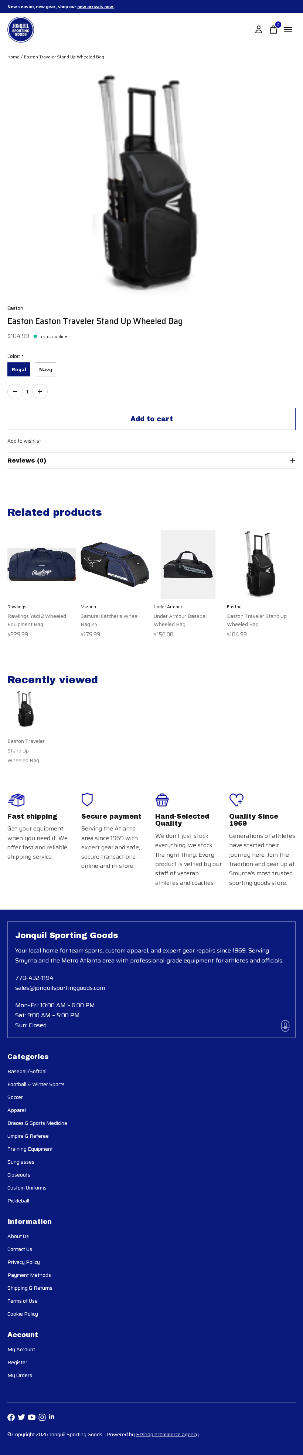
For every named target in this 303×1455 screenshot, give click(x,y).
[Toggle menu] (288, 29)
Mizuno (88, 606)
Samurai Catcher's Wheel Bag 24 (110, 620)
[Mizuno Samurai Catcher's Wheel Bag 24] (115, 564)
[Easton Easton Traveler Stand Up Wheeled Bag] (261, 564)
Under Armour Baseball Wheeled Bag (181, 620)
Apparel (16, 1110)
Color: (15, 356)
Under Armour (168, 606)
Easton (15, 308)
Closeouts (18, 1175)
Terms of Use (22, 1301)
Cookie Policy (22, 1314)
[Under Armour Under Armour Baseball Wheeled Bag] (188, 564)
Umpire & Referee (28, 1136)
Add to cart (151, 419)
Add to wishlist (24, 441)
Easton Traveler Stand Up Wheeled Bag (257, 620)
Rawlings (17, 606)
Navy (45, 369)
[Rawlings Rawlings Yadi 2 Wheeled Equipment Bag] (41, 564)
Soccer (15, 1097)
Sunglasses (20, 1162)
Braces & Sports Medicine (37, 1123)
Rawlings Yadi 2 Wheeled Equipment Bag (36, 620)
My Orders (19, 1375)
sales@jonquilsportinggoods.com (60, 987)
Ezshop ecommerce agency (167, 1434)
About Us (18, 1236)
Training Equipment (30, 1149)
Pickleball (18, 1201)
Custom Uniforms (27, 1188)
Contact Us (19, 1249)
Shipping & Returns (29, 1288)
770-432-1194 (34, 977)
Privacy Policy (23, 1262)
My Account (21, 1349)
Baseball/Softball (27, 1071)
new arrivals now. (95, 6)
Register (17, 1362)
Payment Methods (29, 1275)
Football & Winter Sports (36, 1084)
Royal (19, 369)
